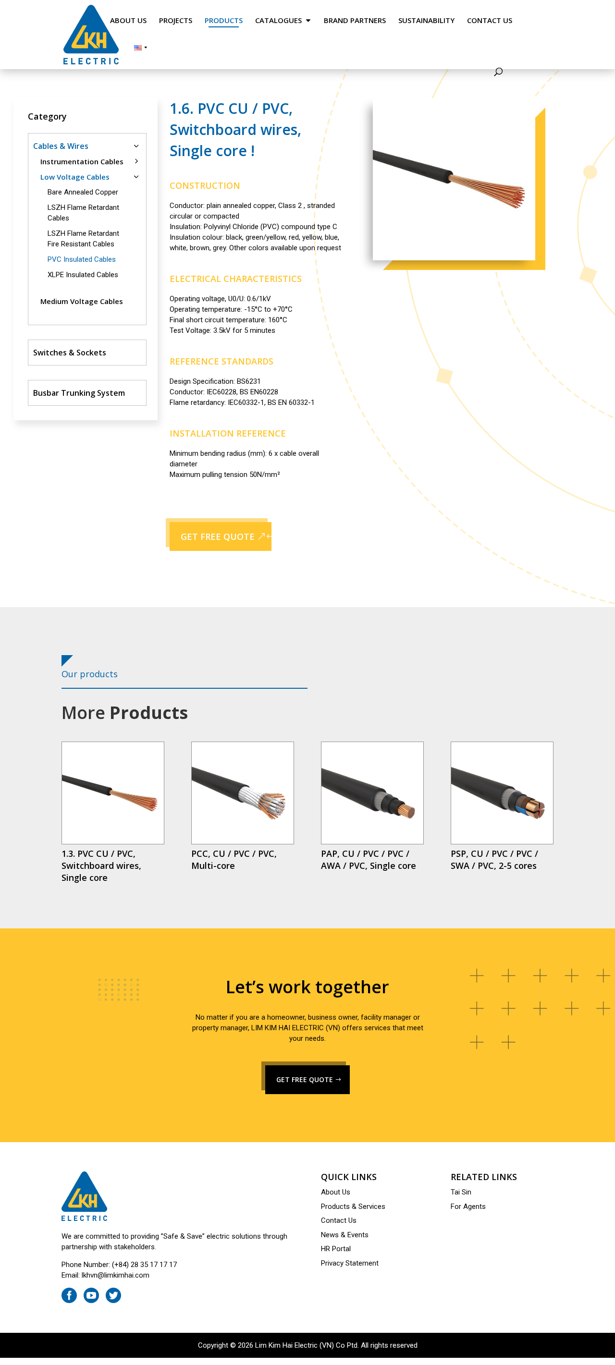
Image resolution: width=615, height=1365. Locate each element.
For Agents (468, 1206)
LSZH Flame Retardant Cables (83, 212)
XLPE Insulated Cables (83, 274)
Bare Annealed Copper (83, 192)
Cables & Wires (60, 146)
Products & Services (353, 1206)
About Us (128, 20)
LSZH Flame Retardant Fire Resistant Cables (83, 238)
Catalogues (278, 20)
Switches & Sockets (69, 352)
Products (224, 20)
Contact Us (489, 20)
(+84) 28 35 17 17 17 (144, 1264)
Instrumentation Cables (81, 161)
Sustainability (426, 20)
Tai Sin (461, 1192)
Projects (175, 20)
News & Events (345, 1235)
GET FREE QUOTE (218, 536)
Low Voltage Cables (75, 177)
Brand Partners (355, 20)
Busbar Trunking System (79, 393)
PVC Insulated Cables (82, 259)
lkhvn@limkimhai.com (115, 1275)
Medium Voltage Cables (81, 301)
